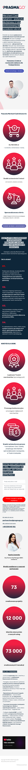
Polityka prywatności (22, 765)
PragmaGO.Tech (16, 709)
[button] (14, 71)
